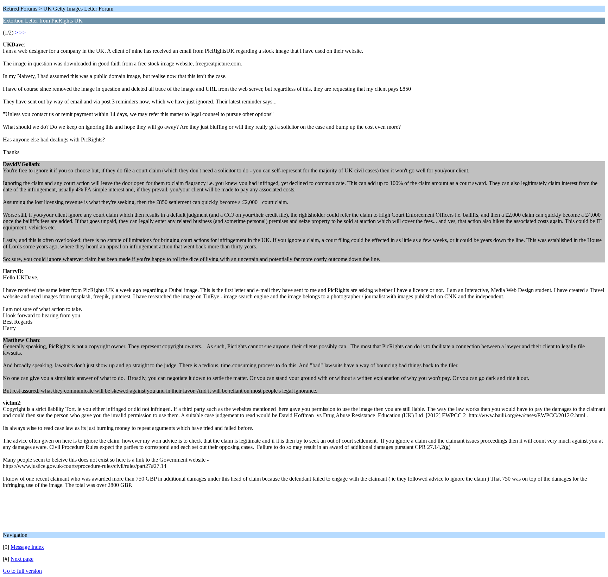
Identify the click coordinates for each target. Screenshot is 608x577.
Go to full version (22, 571)
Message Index (27, 547)
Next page (22, 559)
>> (22, 33)
